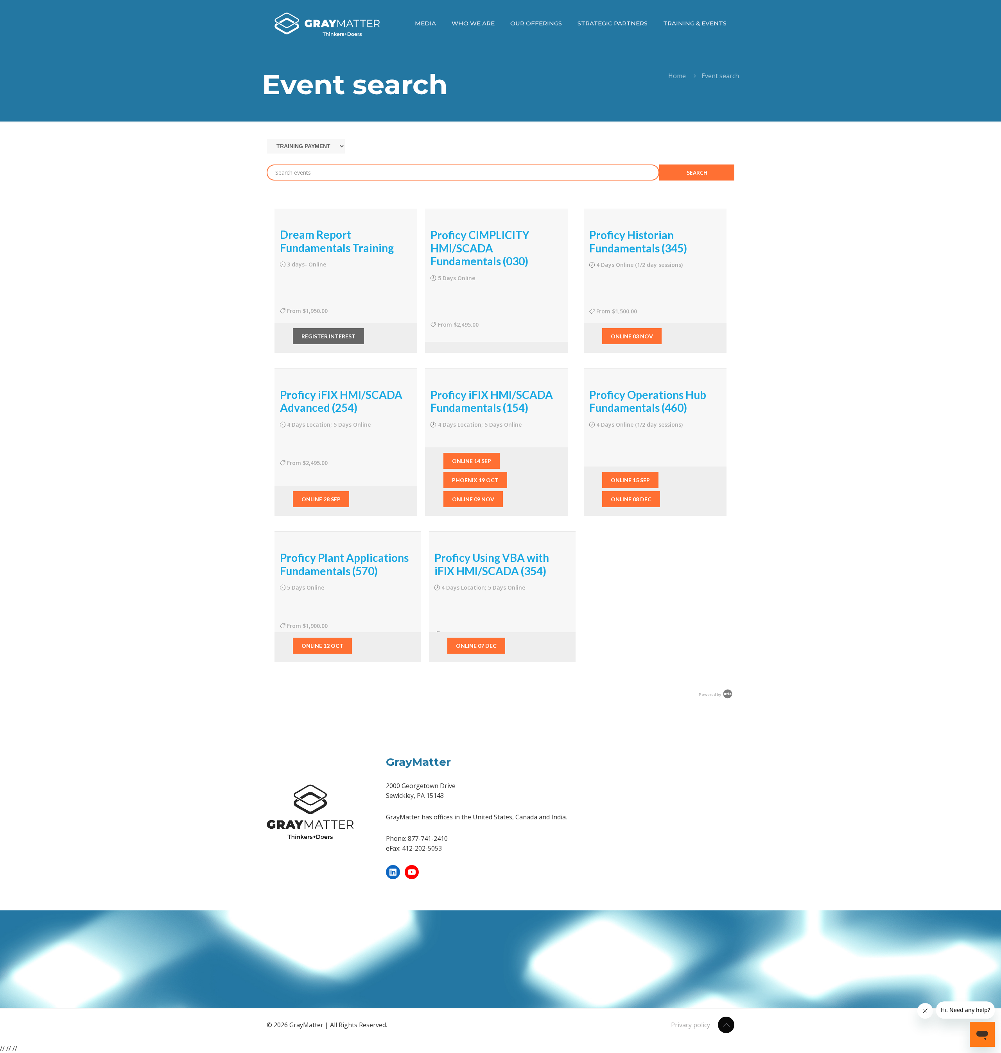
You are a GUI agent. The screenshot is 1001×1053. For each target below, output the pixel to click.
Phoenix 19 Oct (475, 480)
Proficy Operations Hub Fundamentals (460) (647, 401)
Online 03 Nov (632, 336)
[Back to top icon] (726, 1025)
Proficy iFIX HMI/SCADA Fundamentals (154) (492, 401)
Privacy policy (690, 1025)
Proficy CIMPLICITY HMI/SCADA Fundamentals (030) (480, 248)
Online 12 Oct (322, 645)
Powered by (710, 694)
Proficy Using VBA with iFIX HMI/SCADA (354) (491, 564)
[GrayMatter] (327, 23)
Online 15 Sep (630, 480)
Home (677, 76)
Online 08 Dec (631, 499)
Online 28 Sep (321, 499)
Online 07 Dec (476, 645)
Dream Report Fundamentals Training (337, 241)
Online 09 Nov (473, 499)
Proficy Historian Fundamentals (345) (638, 241)
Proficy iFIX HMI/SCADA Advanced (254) (341, 401)
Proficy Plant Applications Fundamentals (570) (344, 564)
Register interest (328, 336)
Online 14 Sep (471, 461)
